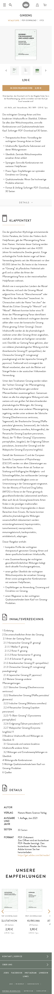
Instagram (31, 973)
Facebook (16, 973)
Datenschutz (33, 984)
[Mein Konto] (37, 4)
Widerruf (20, 984)
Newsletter (41, 991)
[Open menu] (4, 5)
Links (26, 976)
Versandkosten (22, 107)
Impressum (28, 991)
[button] (14, 70)
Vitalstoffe (13, 20)
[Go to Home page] (26, 5)
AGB (11, 984)
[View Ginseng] (14, 70)
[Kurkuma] (34, 900)
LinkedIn (43, 973)
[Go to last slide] (6, 70)
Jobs (6, 973)
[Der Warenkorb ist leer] (45, 5)
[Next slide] (46, 70)
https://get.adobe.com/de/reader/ (34, 855)
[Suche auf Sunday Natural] (10, 5)
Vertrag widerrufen (11, 991)
